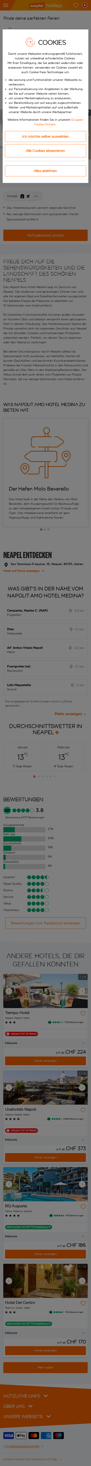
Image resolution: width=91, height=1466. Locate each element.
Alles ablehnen (45, 171)
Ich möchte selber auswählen (45, 136)
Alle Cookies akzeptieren (45, 151)
